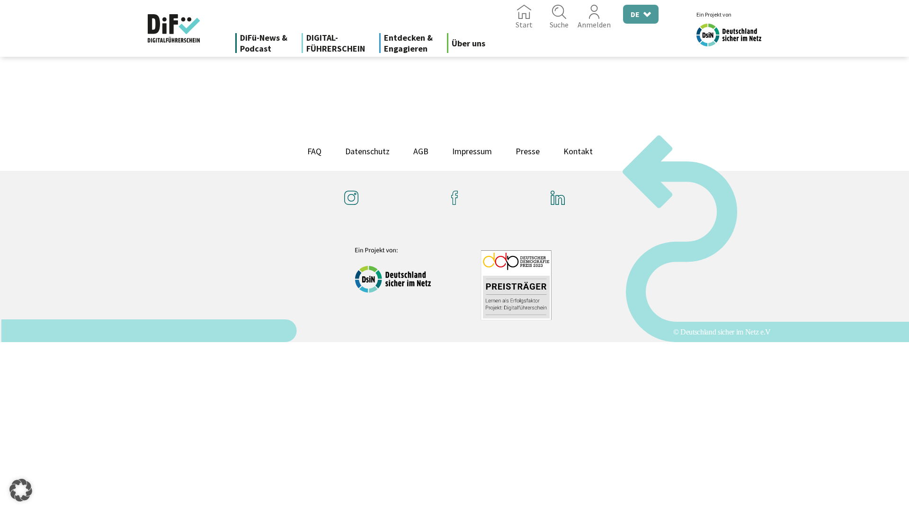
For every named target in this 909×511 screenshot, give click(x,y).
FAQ (314, 151)
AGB (420, 151)
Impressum (472, 151)
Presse (528, 151)
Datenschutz (367, 151)
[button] (21, 490)
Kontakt (578, 151)
